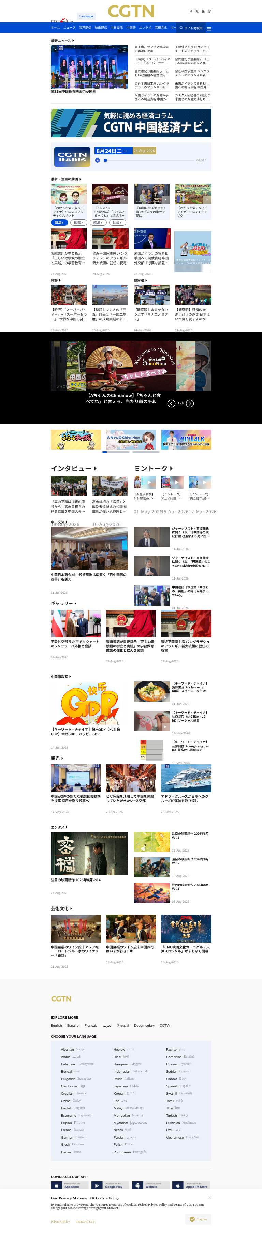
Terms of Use (85, 1222)
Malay (129, 1108)
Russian (178, 1064)
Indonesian (131, 1071)
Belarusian (77, 1064)
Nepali (122, 1130)
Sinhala (176, 1079)
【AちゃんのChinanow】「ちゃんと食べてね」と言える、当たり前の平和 (109, 211)
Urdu (173, 1130)
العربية (107, 1025)
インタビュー (71, 468)
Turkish (177, 1115)
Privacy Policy (60, 1222)
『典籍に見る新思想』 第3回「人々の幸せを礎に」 (151, 211)
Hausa (71, 1152)
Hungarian (127, 1064)
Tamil (174, 1101)
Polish (123, 1144)
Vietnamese (183, 1137)
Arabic (71, 1057)
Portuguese (130, 1152)
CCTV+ (165, 1025)
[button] (60, 88)
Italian (124, 1079)
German (73, 1137)
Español (73, 1025)
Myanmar (130, 1123)
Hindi (121, 1057)
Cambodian (73, 1086)
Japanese (126, 1086)
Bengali (70, 1071)
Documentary (144, 1025)
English (56, 1025)
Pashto (175, 1049)
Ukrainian (181, 1123)
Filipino (73, 1123)
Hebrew (124, 1049)
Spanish (178, 1086)
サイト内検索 (193, 28)
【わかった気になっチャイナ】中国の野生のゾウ (192, 211)
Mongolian (128, 1115)
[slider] (105, 160)
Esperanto (76, 1115)
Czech (71, 1101)
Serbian (177, 1071)
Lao (120, 1101)
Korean (125, 1093)
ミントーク (151, 468)
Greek (72, 1144)
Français (91, 1025)
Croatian (74, 1093)
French (73, 1130)
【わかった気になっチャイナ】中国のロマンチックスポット (68, 211)
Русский (123, 1025)
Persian (125, 1137)
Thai (173, 1108)
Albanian (72, 1049)
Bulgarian (76, 1079)
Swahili (179, 1093)
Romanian (180, 1057)
